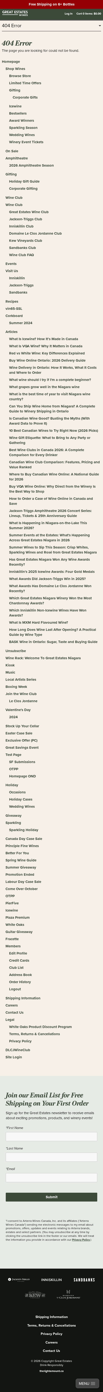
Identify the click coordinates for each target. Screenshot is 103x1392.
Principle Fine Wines (22, 846)
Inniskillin (17, 278)
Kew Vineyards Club (25, 240)
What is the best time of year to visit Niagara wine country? (49, 396)
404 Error (12, 26)
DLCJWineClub (18, 1050)
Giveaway (14, 815)
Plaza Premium (18, 917)
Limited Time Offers (25, 83)
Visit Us (12, 271)
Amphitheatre (17, 158)
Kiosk (10, 665)
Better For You (17, 853)
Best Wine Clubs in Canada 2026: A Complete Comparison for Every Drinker (46, 452)
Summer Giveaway (21, 867)
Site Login (14, 1057)
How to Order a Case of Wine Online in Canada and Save (51, 501)
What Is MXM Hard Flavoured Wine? (38, 622)
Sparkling (13, 822)
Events (11, 263)
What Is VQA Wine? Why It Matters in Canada (45, 346)
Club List (16, 967)
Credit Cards (19, 960)
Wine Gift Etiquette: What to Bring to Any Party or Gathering (49, 440)
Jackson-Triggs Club (25, 219)
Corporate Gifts (25, 97)
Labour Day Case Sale (23, 881)
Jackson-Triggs (21, 285)
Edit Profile (18, 953)
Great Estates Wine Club (29, 212)
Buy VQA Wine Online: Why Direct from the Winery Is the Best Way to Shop (52, 489)
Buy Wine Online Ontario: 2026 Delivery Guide (47, 360)
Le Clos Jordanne (23, 701)
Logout (15, 989)
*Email (10, 1169)
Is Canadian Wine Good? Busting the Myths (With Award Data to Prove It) (49, 421)
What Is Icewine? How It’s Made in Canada (43, 339)
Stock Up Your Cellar (22, 726)
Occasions (17, 792)
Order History (20, 982)
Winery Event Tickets (26, 142)
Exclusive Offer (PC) (21, 740)
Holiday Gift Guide (24, 181)
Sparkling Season (23, 127)
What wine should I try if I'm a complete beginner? (50, 379)
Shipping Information (23, 998)
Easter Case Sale (19, 733)
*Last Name (14, 1148)
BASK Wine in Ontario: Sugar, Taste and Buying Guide (53, 641)
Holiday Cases (20, 799)
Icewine (15, 106)
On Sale (12, 151)
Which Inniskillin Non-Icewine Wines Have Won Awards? (47, 613)
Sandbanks (18, 292)
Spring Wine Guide (21, 860)
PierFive (12, 903)
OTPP (13, 769)
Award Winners (21, 120)
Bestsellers (18, 113)
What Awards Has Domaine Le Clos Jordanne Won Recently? (50, 588)
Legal (10, 1019)
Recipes (12, 301)
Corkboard (14, 315)
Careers (12, 1005)
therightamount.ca (52, 1371)
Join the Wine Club (21, 693)
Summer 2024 (20, 323)
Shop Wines (15, 68)
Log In (69, 13)
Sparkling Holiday (23, 830)
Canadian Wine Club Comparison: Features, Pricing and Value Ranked (54, 464)
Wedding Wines (22, 134)
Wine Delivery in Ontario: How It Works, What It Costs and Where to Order (53, 370)
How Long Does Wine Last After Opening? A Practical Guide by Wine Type (52, 632)
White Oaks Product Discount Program (40, 1026)
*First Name (14, 1128)
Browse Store (20, 76)
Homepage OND (22, 776)
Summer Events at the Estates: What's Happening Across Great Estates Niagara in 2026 (49, 538)
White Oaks (15, 924)
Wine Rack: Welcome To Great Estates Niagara (43, 658)
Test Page (13, 754)
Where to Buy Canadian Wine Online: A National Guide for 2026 (54, 477)
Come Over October (22, 888)
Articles (11, 331)
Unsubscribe (16, 651)
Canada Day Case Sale (24, 838)
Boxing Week (16, 686)
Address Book (20, 974)
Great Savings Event (22, 747)
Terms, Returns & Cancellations (34, 1034)
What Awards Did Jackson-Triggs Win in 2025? (47, 578)
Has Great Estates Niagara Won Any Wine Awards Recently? (49, 562)
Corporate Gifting (23, 188)
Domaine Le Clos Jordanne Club (35, 233)
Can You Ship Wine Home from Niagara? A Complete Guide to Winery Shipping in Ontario (52, 409)
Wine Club (14, 197)
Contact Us (14, 1012)
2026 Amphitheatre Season (31, 165)
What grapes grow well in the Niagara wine (44, 387)
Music (10, 672)
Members (13, 946)
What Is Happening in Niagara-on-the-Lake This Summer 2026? (48, 525)
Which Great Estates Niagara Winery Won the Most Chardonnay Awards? (50, 601)
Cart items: (88, 13)
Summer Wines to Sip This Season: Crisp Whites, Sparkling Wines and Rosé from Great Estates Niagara (53, 550)
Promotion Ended (20, 874)
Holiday (12, 785)
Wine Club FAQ (21, 255)
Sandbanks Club (22, 247)
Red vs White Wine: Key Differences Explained (47, 353)
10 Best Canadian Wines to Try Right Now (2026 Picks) (53, 430)
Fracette (12, 939)
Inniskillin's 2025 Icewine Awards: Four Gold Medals (52, 571)
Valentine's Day (18, 709)
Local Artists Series (21, 679)
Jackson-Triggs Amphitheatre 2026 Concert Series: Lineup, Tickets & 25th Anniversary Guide (50, 513)
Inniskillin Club (21, 226)
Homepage (11, 61)
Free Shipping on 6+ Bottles (51, 4)
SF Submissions (22, 762)
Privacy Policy (20, 1041)
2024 (13, 717)
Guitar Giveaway (19, 931)
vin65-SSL (14, 308)
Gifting (14, 90)
